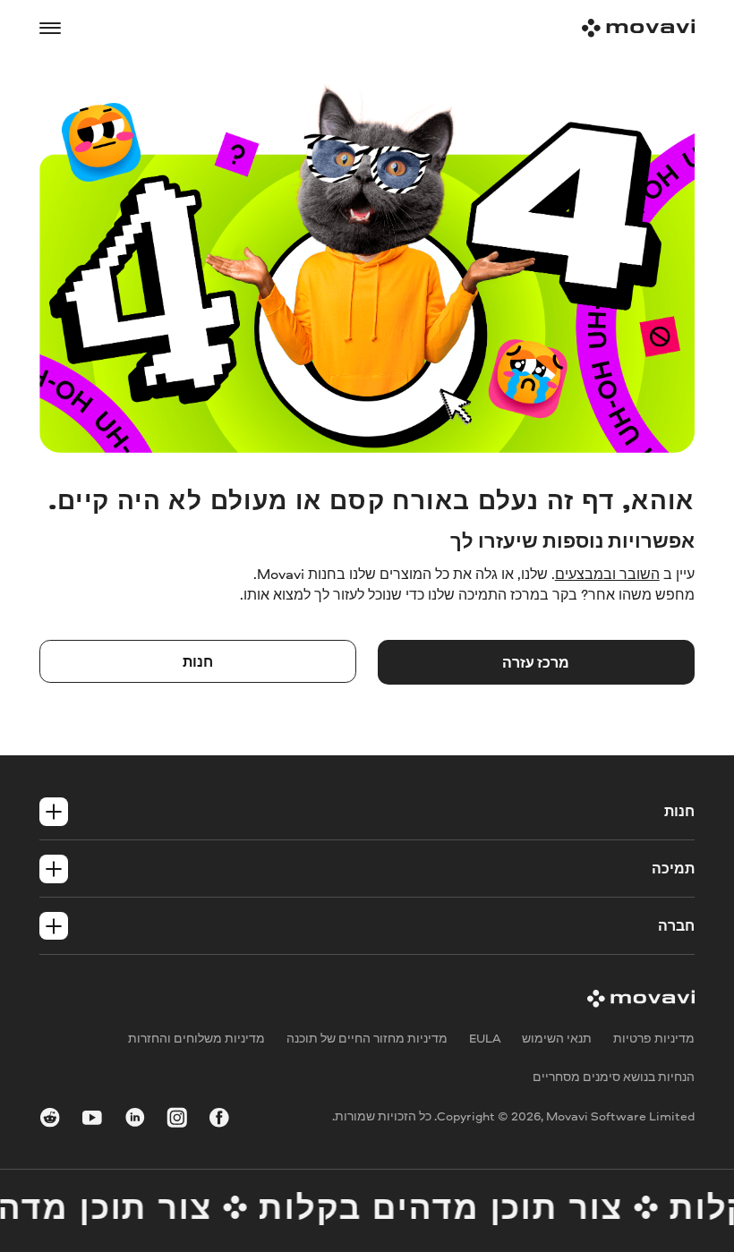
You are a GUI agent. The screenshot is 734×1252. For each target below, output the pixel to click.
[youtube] (92, 1120)
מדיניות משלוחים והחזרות (196, 1037)
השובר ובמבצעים (607, 573)
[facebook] (219, 1120)
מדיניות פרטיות (654, 1037)
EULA (485, 1037)
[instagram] (177, 1120)
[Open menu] (50, 28)
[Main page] (638, 28)
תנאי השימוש (557, 1037)
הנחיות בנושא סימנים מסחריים (614, 1077)
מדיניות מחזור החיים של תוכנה (367, 1037)
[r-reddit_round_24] (50, 1120)
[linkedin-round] (135, 1120)
